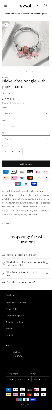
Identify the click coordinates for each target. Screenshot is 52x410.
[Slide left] (19, 72)
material (5, 120)
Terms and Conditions (16, 302)
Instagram (17, 355)
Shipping (5, 103)
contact (9, 335)
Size (3, 133)
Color (4, 107)
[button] (6, 5)
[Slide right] (32, 72)
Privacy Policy (12, 309)
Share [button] (8, 223)
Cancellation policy (15, 315)
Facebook (16, 352)
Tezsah (28, 405)
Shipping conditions (15, 322)
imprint (9, 328)
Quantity (5, 146)
